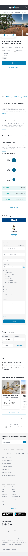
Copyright (14, 549)
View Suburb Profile (14, 207)
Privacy (3, 549)
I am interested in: (6, 285)
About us (14, 491)
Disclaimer (8, 549)
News (13, 489)
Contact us (14, 486)
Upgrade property (15, 412)
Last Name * (5, 251)
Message (5, 299)
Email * (4, 258)
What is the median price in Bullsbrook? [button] (12, 362)
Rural (3, 501)
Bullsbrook (17, 12)
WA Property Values (16, 499)
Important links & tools (8, 454)
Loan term (4, 342)
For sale (3, 486)
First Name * (14, 245)
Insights (3, 504)
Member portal (14, 508)
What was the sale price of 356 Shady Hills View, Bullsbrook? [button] (14, 368)
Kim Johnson (14, 231)
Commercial (4, 496)
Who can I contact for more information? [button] (13, 365)
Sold (12, 12)
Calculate (19, 345)
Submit (14, 321)
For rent (3, 489)
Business (4, 499)
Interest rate (16, 336)
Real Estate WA (20, 454)
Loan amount (5, 336)
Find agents (4, 494)
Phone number (6, 264)
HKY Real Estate (14, 233)
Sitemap (14, 494)
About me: (5, 270)
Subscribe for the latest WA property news (14, 437)
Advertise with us (16, 496)
